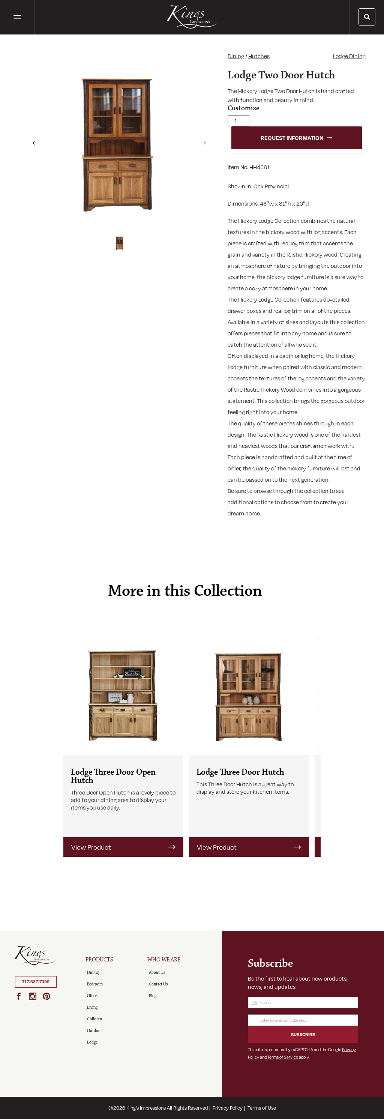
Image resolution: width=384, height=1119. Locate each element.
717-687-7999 (36, 981)
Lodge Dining (349, 56)
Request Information (292, 137)
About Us (157, 972)
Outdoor (94, 1030)
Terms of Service (282, 1057)
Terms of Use (262, 1107)
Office (92, 996)
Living (92, 1007)
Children (94, 1019)
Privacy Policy (228, 1107)
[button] (33, 140)
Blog (152, 996)
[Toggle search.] (367, 17)
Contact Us (158, 984)
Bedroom (95, 984)
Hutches (259, 56)
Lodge (92, 1042)
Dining (236, 56)
